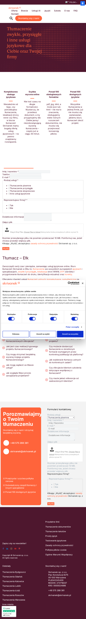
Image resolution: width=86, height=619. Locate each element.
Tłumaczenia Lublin (11, 586)
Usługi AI (36, 11)
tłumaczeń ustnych (37, 279)
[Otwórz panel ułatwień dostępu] (82, 3)
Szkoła (57, 11)
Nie (11, 208)
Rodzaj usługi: (54, 415)
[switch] (32, 319)
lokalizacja (42, 271)
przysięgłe (31, 271)
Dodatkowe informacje (13, 217)
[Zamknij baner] (82, 283)
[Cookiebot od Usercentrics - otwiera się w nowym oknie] (69, 283)
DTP (62, 271)
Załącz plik (7, 222)
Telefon (6, 174)
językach (77, 269)
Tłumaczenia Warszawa (13, 600)
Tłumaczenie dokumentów (58, 527)
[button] (11, 18)
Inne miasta (7, 604)
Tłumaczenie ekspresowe (22, 191)
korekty (68, 274)
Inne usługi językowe (20, 193)
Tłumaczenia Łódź (11, 590)
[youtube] (15, 548)
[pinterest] (19, 548)
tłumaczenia (38, 269)
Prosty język (51, 536)
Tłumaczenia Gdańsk (12, 576)
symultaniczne (69, 279)
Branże (24, 11)
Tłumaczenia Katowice (13, 581)
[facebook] (3, 548)
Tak (11, 205)
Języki (47, 11)
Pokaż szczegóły (72, 327)
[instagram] (11, 548)
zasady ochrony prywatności (44, 243)
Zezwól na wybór (43, 334)
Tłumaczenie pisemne (20, 185)
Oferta (14, 11)
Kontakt (15, 14)
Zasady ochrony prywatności (59, 545)
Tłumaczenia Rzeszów (13, 595)
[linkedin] (7, 548)
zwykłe (21, 271)
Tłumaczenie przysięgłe (21, 188)
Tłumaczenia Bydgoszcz (14, 572)
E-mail (6, 177)
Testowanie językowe (55, 540)
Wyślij (6, 248)
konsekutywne (54, 279)
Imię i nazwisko (10, 171)
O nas (67, 11)
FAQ (75, 11)
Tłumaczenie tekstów (55, 531)
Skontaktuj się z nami (28, 18)
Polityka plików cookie (56, 550)
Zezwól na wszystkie (70, 334)
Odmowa (15, 334)
